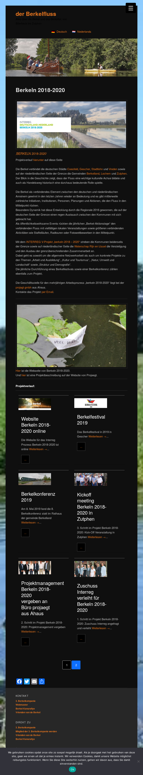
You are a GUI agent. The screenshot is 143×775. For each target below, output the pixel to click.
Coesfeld (72, 169)
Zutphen (122, 173)
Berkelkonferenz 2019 (38, 496)
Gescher (85, 169)
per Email (47, 292)
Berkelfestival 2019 (91, 419)
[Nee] (138, 761)
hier (23, 375)
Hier (18, 370)
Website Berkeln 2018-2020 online (36, 424)
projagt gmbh (23, 287)
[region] (71, 57)
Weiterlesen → (38, 449)
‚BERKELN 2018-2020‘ (31, 153)
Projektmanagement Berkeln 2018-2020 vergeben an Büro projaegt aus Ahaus (42, 598)
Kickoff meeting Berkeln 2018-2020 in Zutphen (92, 506)
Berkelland (93, 173)
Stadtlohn (97, 169)
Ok (72, 769)
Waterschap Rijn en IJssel (90, 246)
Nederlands (84, 31)
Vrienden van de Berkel (28, 712)
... (25, 459)
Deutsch (62, 31)
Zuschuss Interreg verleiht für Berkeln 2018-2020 (92, 597)
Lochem (106, 173)
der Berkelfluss (36, 14)
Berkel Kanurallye (25, 708)
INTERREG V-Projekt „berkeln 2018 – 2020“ (53, 242)
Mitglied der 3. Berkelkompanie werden (36, 731)
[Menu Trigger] (131, 8)
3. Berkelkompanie (26, 701)
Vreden (113, 169)
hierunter (38, 160)
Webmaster (22, 704)
